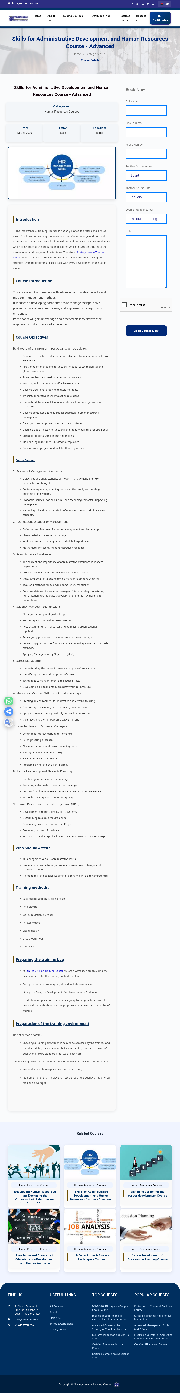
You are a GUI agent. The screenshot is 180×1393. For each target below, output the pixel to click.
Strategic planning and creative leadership (153, 1317)
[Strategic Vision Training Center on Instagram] (148, 4)
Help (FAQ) (56, 1318)
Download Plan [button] (101, 15)
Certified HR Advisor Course (150, 1344)
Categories (94, 54)
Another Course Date (138, 188)
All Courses (56, 1306)
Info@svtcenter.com (25, 3)
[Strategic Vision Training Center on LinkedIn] (143, 4)
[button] (8, 711)
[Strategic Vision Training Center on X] (138, 4)
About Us (51, 18)
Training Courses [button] (72, 15)
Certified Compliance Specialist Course (110, 1355)
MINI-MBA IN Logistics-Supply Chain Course (110, 1308)
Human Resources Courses (61, 111)
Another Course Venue (139, 166)
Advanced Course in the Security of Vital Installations (109, 1327)
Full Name (132, 101)
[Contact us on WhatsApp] (8, 701)
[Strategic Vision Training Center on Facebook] (132, 4)
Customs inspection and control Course (111, 1336)
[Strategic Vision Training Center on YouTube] (153, 4)
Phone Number (135, 144)
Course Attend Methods (140, 209)
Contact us (141, 18)
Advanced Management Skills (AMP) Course (151, 1327)
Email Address (134, 123)
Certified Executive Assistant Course (108, 1346)
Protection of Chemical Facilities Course (153, 1308)
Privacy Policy (58, 1329)
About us (55, 1312)
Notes (129, 231)
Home (37, 15)
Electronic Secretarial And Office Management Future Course (153, 1336)
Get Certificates (160, 18)
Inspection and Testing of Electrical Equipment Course (109, 1317)
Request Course (125, 18)
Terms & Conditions (61, 1323)
